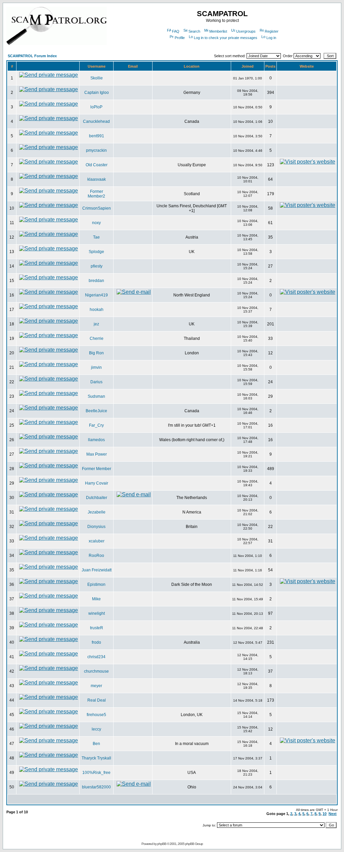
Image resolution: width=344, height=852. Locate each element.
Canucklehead (96, 121)
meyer (96, 685)
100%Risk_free (96, 772)
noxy (96, 222)
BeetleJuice (96, 411)
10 (324, 814)
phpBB (161, 844)
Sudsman (96, 396)
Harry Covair (96, 483)
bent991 (96, 136)
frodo (96, 642)
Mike (96, 599)
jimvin (96, 367)
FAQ (175, 31)
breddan (96, 280)
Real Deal (96, 700)
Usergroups (246, 31)
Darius (96, 382)
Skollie (96, 78)
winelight (96, 613)
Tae (96, 237)
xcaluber (96, 541)
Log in (271, 38)
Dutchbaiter (96, 497)
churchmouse (96, 671)
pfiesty (96, 266)
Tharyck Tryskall (96, 758)
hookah (96, 309)
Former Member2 (96, 194)
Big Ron (96, 353)
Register (271, 31)
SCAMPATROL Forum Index (32, 56)
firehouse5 (96, 714)
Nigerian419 (96, 295)
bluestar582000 (96, 787)
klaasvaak (96, 179)
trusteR (96, 628)
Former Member (96, 468)
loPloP (96, 107)
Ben (96, 743)
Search (194, 31)
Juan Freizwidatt (97, 570)
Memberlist (218, 31)
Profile (180, 38)
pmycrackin (96, 150)
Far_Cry (96, 425)
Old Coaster (97, 165)
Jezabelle (96, 512)
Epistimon (96, 584)
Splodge (96, 251)
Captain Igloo (96, 92)
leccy (96, 729)
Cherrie (96, 338)
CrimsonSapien (96, 208)
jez (96, 324)
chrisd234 (96, 656)
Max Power (96, 454)
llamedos (96, 439)
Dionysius (96, 526)
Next (333, 814)
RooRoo (96, 555)
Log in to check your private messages (225, 38)
